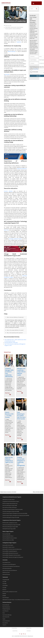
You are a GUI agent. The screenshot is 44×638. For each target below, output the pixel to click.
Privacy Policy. (22, 19)
